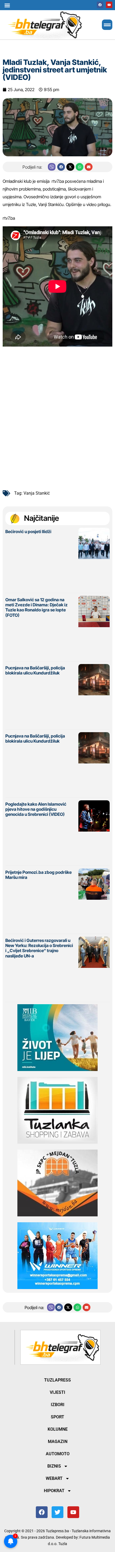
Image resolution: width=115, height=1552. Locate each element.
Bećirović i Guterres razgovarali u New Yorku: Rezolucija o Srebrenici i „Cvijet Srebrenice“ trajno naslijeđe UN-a (39, 948)
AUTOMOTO (58, 1453)
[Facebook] (100, 5)
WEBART (54, 1478)
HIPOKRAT (54, 1490)
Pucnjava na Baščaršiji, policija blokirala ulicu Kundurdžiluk (35, 670)
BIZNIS (54, 1466)
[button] (7, 5)
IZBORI (57, 1404)
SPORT (57, 1416)
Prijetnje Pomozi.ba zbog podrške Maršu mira (38, 875)
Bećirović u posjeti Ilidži (28, 531)
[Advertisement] (57, 423)
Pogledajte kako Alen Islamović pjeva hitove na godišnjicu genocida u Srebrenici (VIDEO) (35, 809)
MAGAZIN (57, 1441)
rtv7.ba (58, 181)
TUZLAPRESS (57, 1380)
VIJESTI (57, 1392)
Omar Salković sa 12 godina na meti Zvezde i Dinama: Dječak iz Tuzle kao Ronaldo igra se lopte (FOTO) (36, 607)
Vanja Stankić (37, 493)
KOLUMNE (58, 1429)
